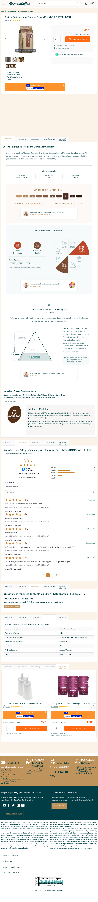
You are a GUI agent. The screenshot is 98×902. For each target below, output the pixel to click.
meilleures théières (70, 833)
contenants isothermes (86, 833)
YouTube (21, 800)
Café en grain (12, 11)
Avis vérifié (91, 500)
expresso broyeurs (56, 833)
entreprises (88, 822)
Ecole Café (44, 839)
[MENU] (3, 4)
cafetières (93, 831)
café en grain (76, 835)
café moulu (89, 835)
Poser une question (12, 606)
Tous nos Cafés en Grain (25, 11)
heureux (88, 761)
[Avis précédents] (44, 575)
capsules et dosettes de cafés (59, 837)
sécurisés (60, 765)
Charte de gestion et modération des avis (18, 453)
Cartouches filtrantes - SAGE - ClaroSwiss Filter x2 (22, 703)
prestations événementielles (38, 841)
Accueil (3, 11)
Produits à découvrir (62, 140)
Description (8, 138)
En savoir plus (59, 805)
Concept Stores (66, 826)
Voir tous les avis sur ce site (27, 477)
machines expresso (67, 831)
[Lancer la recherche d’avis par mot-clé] (94, 492)
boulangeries (75, 824)
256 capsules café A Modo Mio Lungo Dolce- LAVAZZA (73, 703)
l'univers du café (12, 766)
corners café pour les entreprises (86, 844)
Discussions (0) (35, 139)
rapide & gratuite (38, 763)
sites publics (83, 824)
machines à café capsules (9, 848)
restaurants (53, 824)
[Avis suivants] (57, 575)
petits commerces (63, 824)
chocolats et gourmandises (64, 844)
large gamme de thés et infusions (76, 841)
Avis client (22, 139)
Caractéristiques (49, 139)
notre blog (29, 800)
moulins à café (22, 848)
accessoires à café (81, 831)
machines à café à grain (40, 846)
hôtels (94, 822)
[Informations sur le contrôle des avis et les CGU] (39, 473)
